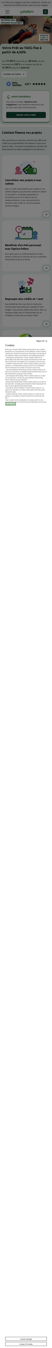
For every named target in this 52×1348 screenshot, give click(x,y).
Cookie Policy (10, 404)
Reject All (40, 341)
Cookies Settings (26, 1339)
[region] (26, 842)
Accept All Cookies (26, 1344)
